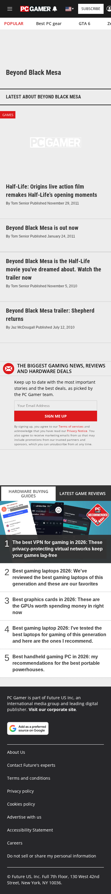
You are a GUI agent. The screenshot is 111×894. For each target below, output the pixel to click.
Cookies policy (21, 804)
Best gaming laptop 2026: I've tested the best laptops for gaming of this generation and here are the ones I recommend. (59, 635)
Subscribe (90, 8)
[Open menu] (9, 8)
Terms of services (71, 426)
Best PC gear (49, 23)
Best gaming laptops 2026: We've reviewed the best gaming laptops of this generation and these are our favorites (57, 577)
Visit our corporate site (52, 709)
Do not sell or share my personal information (51, 856)
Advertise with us (24, 817)
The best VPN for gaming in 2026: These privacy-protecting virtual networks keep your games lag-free (57, 549)
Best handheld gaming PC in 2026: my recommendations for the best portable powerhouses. (56, 663)
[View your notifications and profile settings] (55, 9)
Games (7, 115)
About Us (16, 752)
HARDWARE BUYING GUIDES (28, 494)
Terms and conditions (28, 778)
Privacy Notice (77, 431)
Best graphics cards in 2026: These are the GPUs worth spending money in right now (58, 606)
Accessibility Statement (30, 830)
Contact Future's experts (31, 765)
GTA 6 (84, 23)
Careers (14, 843)
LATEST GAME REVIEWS (82, 493)
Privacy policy (20, 791)
